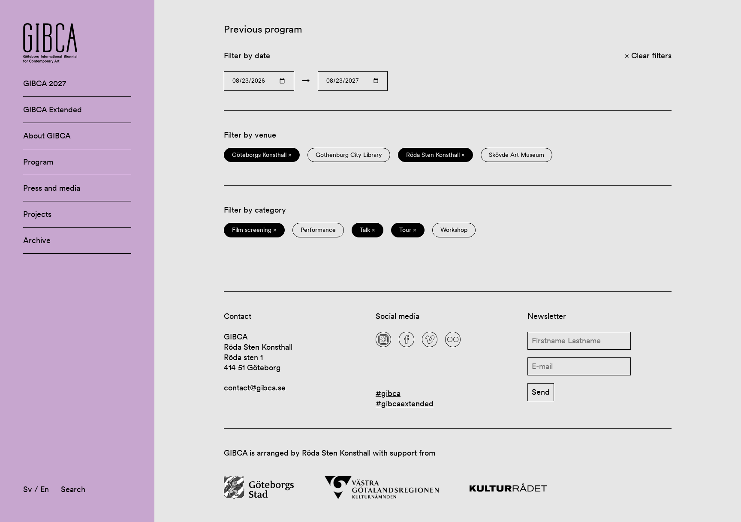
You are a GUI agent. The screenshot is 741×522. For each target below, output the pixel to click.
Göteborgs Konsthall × (262, 155)
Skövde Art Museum (516, 155)
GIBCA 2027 (44, 83)
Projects (37, 214)
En (44, 489)
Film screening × (254, 230)
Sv (27, 489)
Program (38, 162)
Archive (37, 240)
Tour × (407, 230)
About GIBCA (47, 136)
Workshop (453, 230)
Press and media (51, 188)
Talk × (367, 230)
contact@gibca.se (255, 388)
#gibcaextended (405, 403)
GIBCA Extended (52, 109)
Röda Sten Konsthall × (435, 155)
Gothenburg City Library (349, 155)
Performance (318, 230)
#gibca (388, 393)
